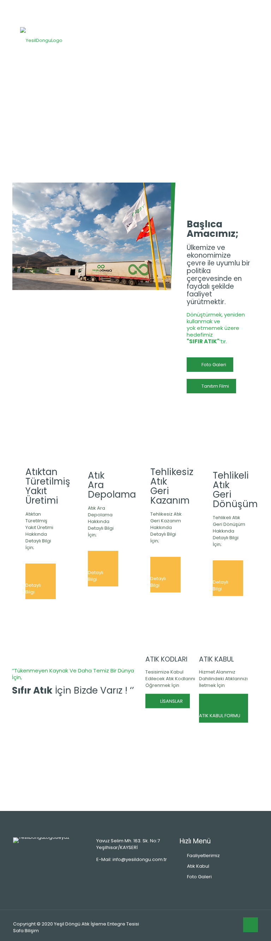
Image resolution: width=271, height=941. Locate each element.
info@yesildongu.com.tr (140, 859)
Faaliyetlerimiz (203, 855)
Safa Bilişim (26, 930)
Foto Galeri (199, 876)
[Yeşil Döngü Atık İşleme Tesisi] (41, 40)
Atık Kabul (198, 866)
